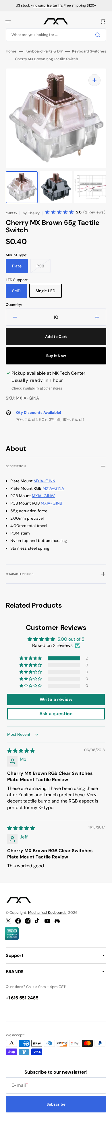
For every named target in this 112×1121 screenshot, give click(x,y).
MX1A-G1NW (43, 495)
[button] (8, 21)
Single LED (49, 293)
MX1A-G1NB (51, 503)
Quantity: (14, 305)
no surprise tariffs (47, 5)
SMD (19, 293)
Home (11, 51)
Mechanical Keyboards (47, 912)
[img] (21, 751)
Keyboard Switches (89, 51)
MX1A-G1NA (53, 488)
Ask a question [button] (56, 714)
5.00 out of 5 (70, 639)
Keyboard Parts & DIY (44, 51)
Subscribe (56, 1104)
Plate (20, 268)
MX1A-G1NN (44, 480)
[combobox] (56, 35)
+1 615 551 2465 (22, 998)
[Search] (98, 35)
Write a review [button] (56, 699)
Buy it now (56, 355)
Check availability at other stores (36, 388)
